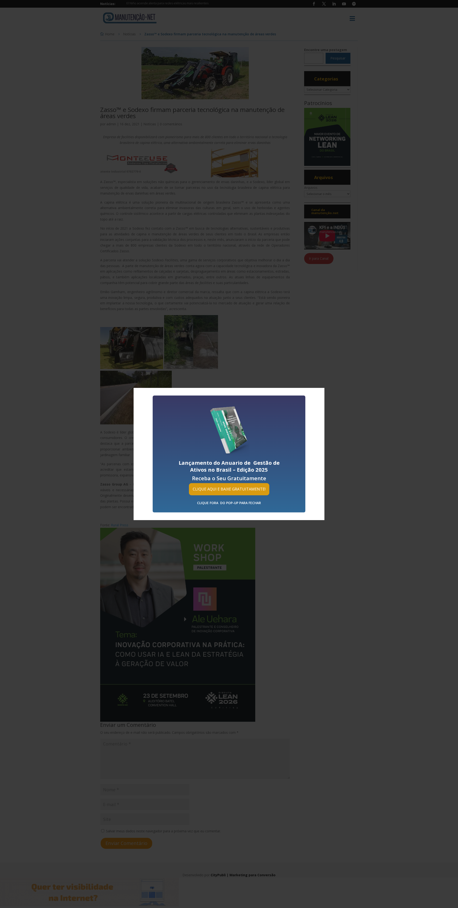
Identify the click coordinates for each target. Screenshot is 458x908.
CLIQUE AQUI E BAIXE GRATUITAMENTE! (229, 489)
